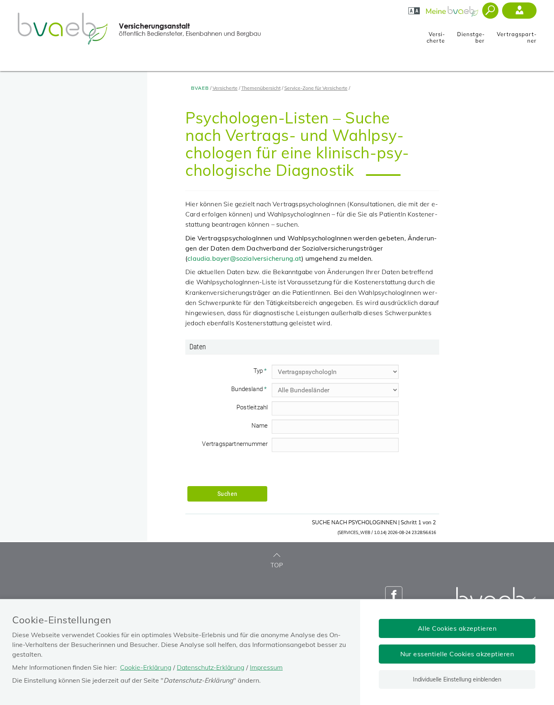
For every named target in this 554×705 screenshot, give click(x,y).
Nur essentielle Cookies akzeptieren (457, 654)
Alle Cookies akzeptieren (457, 628)
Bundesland (251, 390)
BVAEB (200, 88)
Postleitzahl (252, 407)
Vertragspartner (517, 35)
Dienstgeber (471, 35)
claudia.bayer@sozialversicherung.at (244, 258)
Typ (262, 372)
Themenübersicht (261, 88)
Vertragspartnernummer (235, 444)
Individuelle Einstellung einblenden (457, 679)
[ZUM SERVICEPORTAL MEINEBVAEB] (452, 8)
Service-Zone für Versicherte (316, 88)
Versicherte (436, 35)
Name (259, 425)
